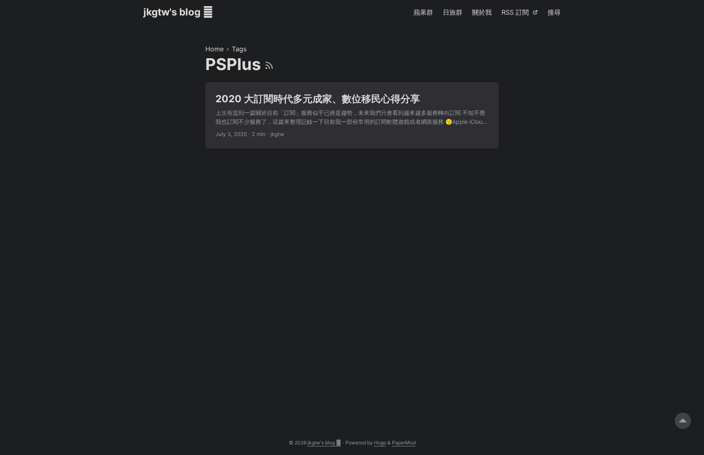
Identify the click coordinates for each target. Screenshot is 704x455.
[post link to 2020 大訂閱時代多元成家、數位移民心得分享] (352, 115)
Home (214, 49)
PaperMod (404, 443)
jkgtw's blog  (178, 12)
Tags (239, 49)
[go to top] (683, 421)
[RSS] (269, 64)
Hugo (380, 443)
